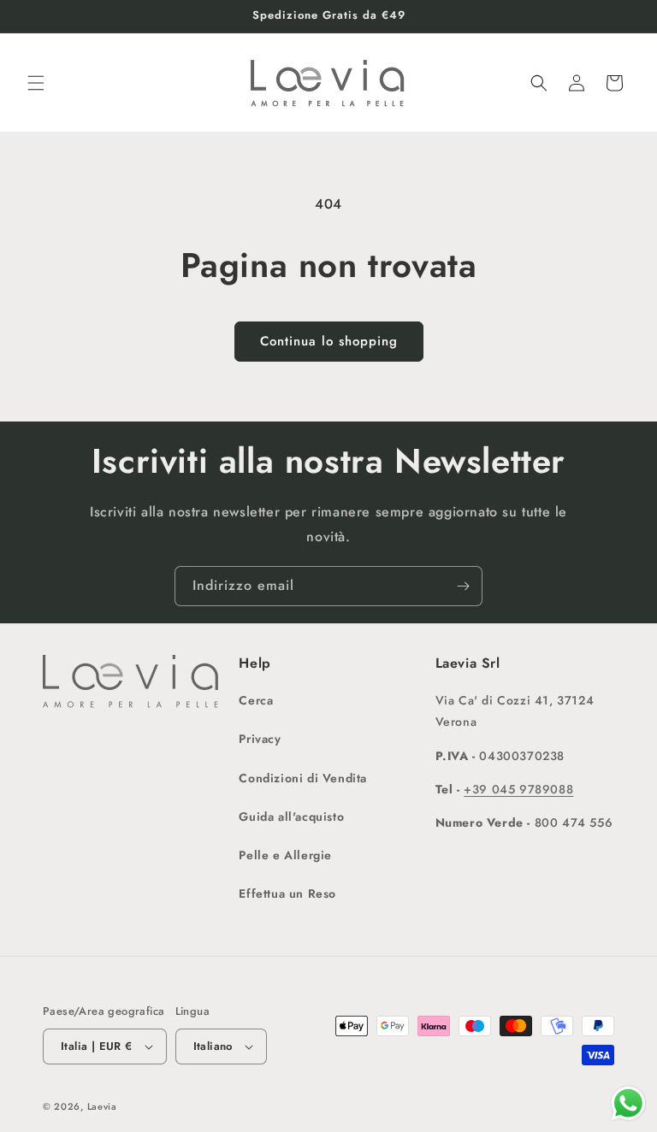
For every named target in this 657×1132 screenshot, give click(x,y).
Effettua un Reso (287, 893)
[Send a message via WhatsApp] (628, 1103)
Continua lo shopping (329, 341)
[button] (36, 83)
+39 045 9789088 (518, 789)
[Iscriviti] (463, 586)
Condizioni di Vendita (303, 778)
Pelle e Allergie (285, 855)
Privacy (260, 738)
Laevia (102, 1106)
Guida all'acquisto (291, 816)
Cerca (256, 700)
